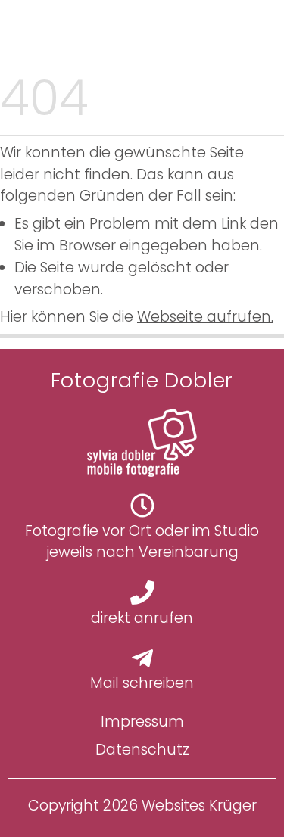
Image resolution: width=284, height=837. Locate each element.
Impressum (142, 721)
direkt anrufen (142, 618)
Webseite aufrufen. (205, 316)
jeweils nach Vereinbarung (142, 552)
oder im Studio (205, 531)
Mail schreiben (142, 683)
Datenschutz (142, 749)
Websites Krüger (199, 805)
